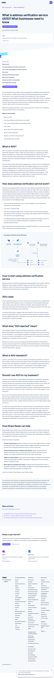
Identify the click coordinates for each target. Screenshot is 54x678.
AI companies (31, 605)
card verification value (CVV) (15, 211)
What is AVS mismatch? (8, 77)
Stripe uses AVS (28, 285)
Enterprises (31, 580)
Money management (33, 599)
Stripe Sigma (18, 623)
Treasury (17, 629)
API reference (31, 651)
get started (25, 472)
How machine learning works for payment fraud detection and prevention (23, 517)
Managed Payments (20, 611)
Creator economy (32, 607)
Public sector (31, 626)
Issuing (17, 607)
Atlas (16, 581)
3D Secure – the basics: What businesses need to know (18, 515)
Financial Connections (20, 601)
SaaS (29, 603)
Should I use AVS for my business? (11, 80)
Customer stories (45, 581)
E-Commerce (31, 587)
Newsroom (43, 614)
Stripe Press (44, 616)
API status (30, 653)
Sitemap (43, 600)
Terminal (17, 627)
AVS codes (5, 72)
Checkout (17, 589)
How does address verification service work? (13, 67)
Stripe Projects (31, 659)
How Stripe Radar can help (9, 82)
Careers (43, 612)
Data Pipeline (18, 597)
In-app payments (32, 595)
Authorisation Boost (20, 583)
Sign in (43, 631)
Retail (29, 628)
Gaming (30, 611)
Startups (30, 581)
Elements (17, 599)
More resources (7, 7)
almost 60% (20, 94)
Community (44, 585)
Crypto (17, 595)
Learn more (5, 40)
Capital (17, 587)
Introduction (5, 61)
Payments (17, 615)
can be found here (23, 309)
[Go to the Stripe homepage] (3, 577)
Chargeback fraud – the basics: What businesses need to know (20, 513)
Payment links (18, 613)
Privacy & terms (45, 591)
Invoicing (17, 605)
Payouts (17, 617)
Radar (16, 619)
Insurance (30, 617)
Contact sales (15, 544)
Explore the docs (32, 561)
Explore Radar (6, 561)
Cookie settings (45, 602)
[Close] (51, 670)
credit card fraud (25, 190)
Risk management (19, 7)
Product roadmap (45, 610)
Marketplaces (31, 597)
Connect (17, 593)
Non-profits (31, 622)
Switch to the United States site (26, 674)
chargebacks (6, 160)
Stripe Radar (6, 430)
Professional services (33, 624)
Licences (43, 598)
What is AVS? (5, 64)
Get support (44, 624)
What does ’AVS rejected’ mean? (10, 74)
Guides (43, 580)
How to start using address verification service (14, 69)
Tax (16, 625)
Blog (42, 583)
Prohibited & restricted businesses (44, 595)
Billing (16, 585)
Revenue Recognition (20, 621)
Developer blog (32, 660)
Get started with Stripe (9, 26)
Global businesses (32, 593)
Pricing (16, 580)
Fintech (30, 609)
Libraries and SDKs (32, 657)
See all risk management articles (10, 509)
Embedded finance (32, 589)
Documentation (32, 649)
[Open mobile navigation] (51, 2)
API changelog (31, 655)
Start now (6, 544)
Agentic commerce (32, 583)
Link (16, 609)
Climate (17, 591)
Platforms (30, 601)
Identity (17, 603)
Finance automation (33, 591)
